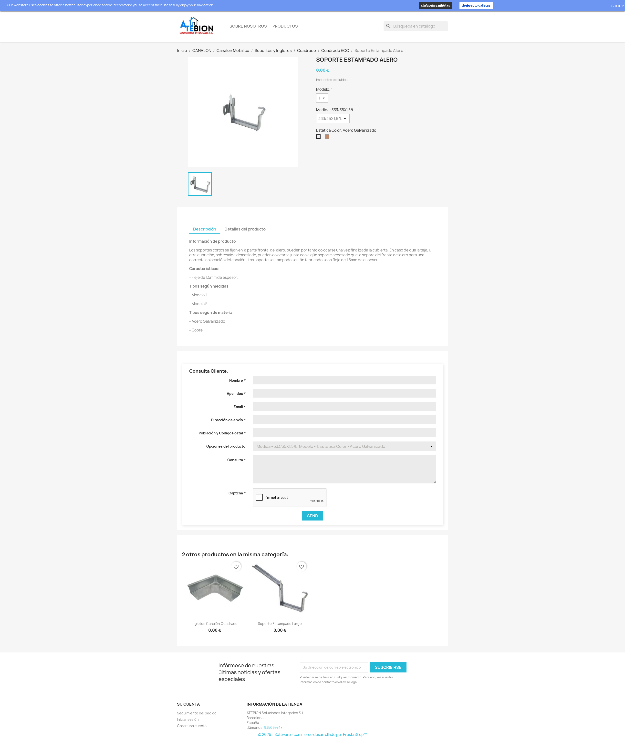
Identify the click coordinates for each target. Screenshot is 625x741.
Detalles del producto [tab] (245, 229)
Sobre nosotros (248, 26)
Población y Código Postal (222, 433)
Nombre (237, 380)
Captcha (237, 493)
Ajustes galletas (435, 5)
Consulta (236, 460)
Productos (285, 26)
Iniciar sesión (188, 719)
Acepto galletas (476, 5)
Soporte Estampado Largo (280, 623)
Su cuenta (188, 704)
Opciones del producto (225, 446)
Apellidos (236, 393)
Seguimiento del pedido (197, 713)
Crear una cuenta (192, 725)
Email (239, 406)
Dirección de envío (228, 420)
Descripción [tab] (204, 229)
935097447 (273, 727)
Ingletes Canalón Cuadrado (215, 623)
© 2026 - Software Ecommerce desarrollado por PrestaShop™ (312, 734)
